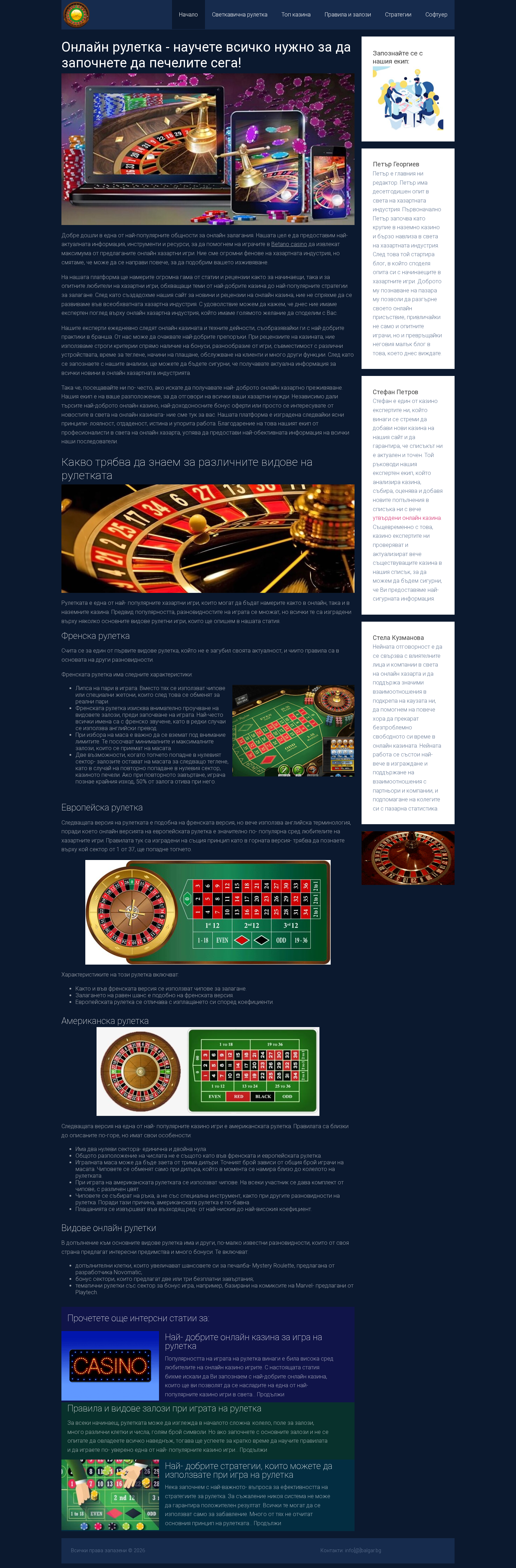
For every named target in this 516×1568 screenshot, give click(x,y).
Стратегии (398, 14)
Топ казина (296, 14)
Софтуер (436, 14)
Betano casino (289, 244)
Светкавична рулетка (239, 14)
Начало (188, 14)
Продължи (270, 1394)
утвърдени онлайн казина (407, 518)
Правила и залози (348, 14)
